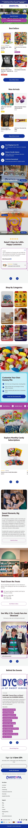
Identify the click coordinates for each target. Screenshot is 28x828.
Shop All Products (14, 16)
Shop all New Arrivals (14, 136)
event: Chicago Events (8, 712)
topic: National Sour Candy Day (10, 734)
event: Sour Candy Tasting (9, 723)
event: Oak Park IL (7, 720)
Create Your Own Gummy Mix (14, 20)
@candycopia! (21, 618)
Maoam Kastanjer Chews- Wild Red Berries (20, 107)
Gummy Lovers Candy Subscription (9, 472)
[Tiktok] (24, 819)
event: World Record (8, 726)
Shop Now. (21, 2)
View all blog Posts (14, 748)
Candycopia (18, 826)
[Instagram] (21, 819)
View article (4, 706)
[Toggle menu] (2, 6)
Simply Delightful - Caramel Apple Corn (6, 128)
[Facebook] (19, 819)
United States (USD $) (6, 819)
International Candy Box (20, 69)
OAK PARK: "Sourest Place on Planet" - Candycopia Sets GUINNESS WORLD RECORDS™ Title (13, 697)
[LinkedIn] (26, 819)
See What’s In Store (13, 603)
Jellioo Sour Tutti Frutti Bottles (6, 107)
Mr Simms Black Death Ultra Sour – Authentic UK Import (7, 70)
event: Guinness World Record (10, 717)
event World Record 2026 (9, 709)
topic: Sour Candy (7, 736)
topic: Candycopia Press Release (10, 728)
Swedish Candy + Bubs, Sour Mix (6, 48)
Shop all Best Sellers (14, 79)
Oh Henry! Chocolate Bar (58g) (20, 128)
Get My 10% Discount (14, 770)
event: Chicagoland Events (9, 715)
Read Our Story (14, 540)
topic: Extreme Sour (7, 731)
